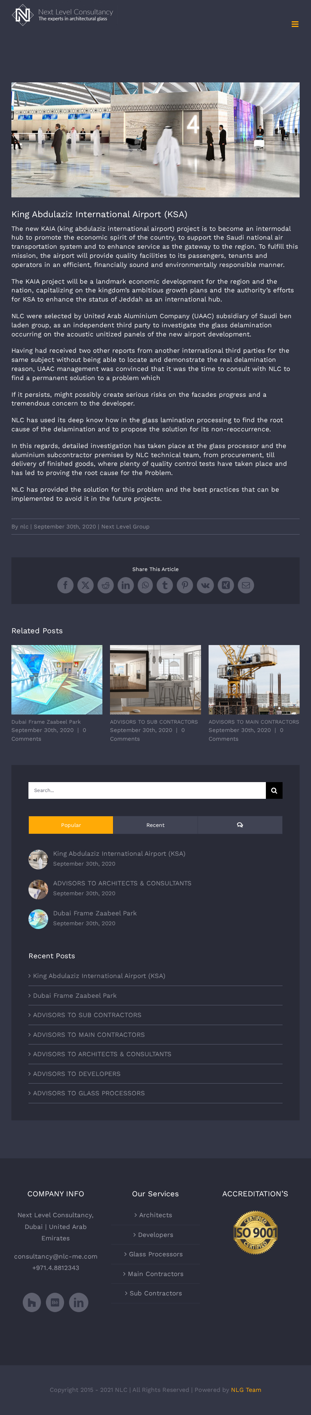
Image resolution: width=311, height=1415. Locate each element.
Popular (71, 825)
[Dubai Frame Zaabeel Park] (38, 915)
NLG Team (246, 1389)
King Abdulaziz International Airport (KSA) (119, 853)
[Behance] (55, 1302)
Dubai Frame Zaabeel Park (57, 679)
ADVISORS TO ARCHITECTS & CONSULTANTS (122, 883)
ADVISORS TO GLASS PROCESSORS (89, 1093)
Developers (155, 1234)
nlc (24, 526)
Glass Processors (156, 1254)
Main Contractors (156, 1274)
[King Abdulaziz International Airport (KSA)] (38, 855)
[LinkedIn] (78, 1302)
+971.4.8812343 (55, 1267)
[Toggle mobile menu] (296, 24)
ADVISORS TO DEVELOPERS (77, 1073)
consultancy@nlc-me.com (55, 1256)
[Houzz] (32, 1302)
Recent (155, 825)
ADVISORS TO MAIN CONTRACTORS (254, 679)
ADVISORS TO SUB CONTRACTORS (155, 679)
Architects (155, 1215)
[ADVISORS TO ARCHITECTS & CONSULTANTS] (38, 885)
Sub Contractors (156, 1293)
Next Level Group (125, 526)
